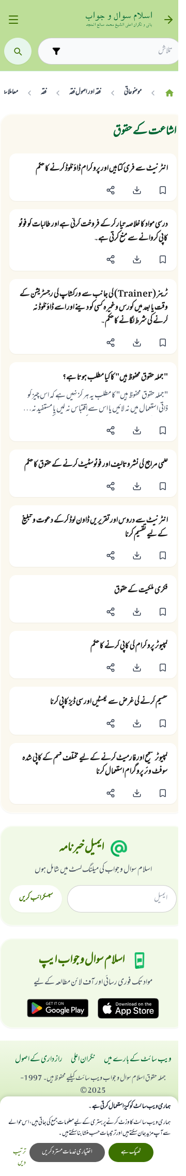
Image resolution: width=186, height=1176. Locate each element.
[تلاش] (18, 51)
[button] (163, 190)
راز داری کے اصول (39, 1059)
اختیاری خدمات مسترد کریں (67, 1152)
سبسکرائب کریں (36, 898)
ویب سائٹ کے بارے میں (138, 1059)
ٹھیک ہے (131, 1152)
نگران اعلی (83, 1059)
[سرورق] (169, 93)
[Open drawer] (13, 20)
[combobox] (119, 51)
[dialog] (89, 1136)
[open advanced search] (56, 51)
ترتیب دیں (19, 1158)
